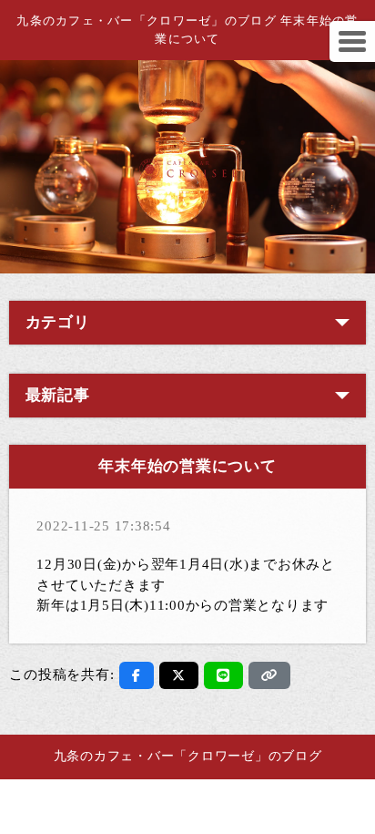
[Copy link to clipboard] (269, 675)
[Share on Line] (223, 675)
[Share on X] (178, 675)
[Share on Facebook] (136, 675)
